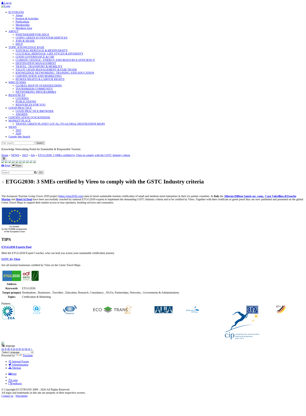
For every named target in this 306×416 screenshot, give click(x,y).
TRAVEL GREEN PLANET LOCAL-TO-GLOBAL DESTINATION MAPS (60, 123)
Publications (22, 21)
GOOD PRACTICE (20, 107)
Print (7, 165)
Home (4, 155)
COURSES (22, 98)
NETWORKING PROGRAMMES (36, 91)
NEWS (12, 127)
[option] (16, 312)
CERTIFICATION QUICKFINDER (29, 117)
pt (14, 348)
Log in (7, 2)
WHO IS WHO (17, 82)
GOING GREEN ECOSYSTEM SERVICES (41, 37)
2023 (25, 155)
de (8, 348)
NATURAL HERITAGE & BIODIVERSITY (42, 50)
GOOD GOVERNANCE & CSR (35, 56)
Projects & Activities (27, 18)
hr (20, 348)
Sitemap (16, 367)
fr (6, 348)
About (19, 15)
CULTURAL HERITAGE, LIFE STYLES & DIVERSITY (49, 53)
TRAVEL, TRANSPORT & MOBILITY (39, 66)
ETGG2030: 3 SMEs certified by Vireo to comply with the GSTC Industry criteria (84, 155)
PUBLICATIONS (26, 101)
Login (14, 380)
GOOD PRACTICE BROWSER (34, 111)
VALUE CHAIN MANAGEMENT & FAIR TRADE (46, 69)
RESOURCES (16, 95)
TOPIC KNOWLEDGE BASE (26, 47)
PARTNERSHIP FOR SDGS (32, 34)
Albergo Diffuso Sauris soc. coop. (244, 196)
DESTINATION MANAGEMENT (36, 63)
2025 (18, 130)
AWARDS (22, 114)
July (33, 155)
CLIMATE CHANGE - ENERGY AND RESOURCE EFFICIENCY (55, 60)
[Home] (5, 6)
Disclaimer (22, 395)
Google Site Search (19, 136)
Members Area (24, 28)
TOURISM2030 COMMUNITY (34, 88)
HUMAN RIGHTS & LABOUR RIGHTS (40, 79)
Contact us (7, 395)
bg (26, 348)
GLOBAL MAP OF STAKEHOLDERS (39, 85)
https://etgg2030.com (71, 196)
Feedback (16, 383)
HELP (19, 44)
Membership (23, 24)
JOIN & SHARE (25, 40)
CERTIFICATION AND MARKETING (39, 75)
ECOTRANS (16, 12)
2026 (18, 133)
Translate (28, 355)
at (29, 348)
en (2, 348)
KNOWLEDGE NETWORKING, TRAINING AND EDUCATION (55, 72)
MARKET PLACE (19, 120)
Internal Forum (20, 361)
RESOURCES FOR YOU (31, 104)
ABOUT (13, 31)
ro (23, 348)
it (11, 348)
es (17, 348)
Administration (19, 364)
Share (18, 165)
